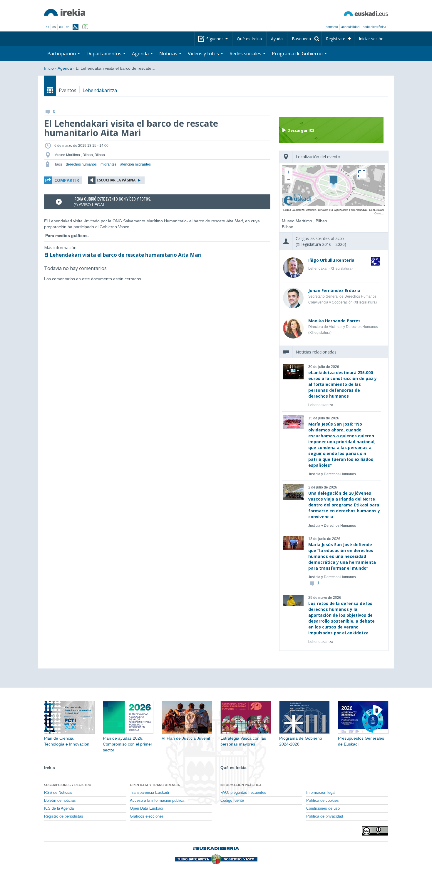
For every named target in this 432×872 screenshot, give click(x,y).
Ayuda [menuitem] (277, 38)
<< (47, 27)
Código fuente (232, 800)
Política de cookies (322, 800)
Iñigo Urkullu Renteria (331, 260)
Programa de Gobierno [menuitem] (298, 53)
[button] (63, 180)
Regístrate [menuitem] (335, 38)
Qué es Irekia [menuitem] (249, 38)
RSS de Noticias (58, 793)
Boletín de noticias (60, 800)
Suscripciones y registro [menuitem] (67, 785)
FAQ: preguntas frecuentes (243, 793)
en (67, 27)
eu (61, 27)
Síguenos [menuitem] (215, 38)
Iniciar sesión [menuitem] (371, 38)
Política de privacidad (324, 816)
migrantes (108, 164)
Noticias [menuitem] (168, 53)
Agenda (65, 68)
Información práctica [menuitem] (241, 785)
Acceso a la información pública (157, 800)
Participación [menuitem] (62, 53)
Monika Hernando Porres (334, 321)
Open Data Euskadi (146, 808)
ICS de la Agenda (59, 808)
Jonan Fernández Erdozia (334, 290)
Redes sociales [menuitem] (246, 53)
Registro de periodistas (63, 816)
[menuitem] (304, 38)
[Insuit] (75, 27)
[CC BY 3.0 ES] (375, 831)
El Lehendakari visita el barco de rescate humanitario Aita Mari (123, 254)
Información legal (320, 793)
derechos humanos (81, 164)
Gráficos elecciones (147, 816)
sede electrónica (374, 27)
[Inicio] (64, 12)
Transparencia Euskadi (149, 793)
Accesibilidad (350, 27)
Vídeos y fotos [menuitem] (204, 53)
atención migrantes (135, 164)
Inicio (49, 68)
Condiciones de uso (323, 808)
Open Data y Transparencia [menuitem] (155, 785)
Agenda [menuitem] (141, 53)
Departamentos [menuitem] (104, 53)
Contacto (332, 27)
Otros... (379, 213)
